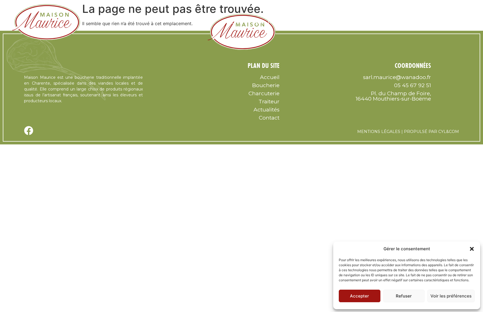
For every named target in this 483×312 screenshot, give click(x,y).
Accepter (359, 296)
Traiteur (423, 22)
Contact (455, 22)
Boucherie (350, 22)
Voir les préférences (451, 296)
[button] (472, 249)
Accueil (234, 22)
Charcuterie (387, 22)
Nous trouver (270, 22)
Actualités (267, 109)
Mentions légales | (380, 131)
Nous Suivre (312, 22)
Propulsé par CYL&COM (431, 131)
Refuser (404, 296)
